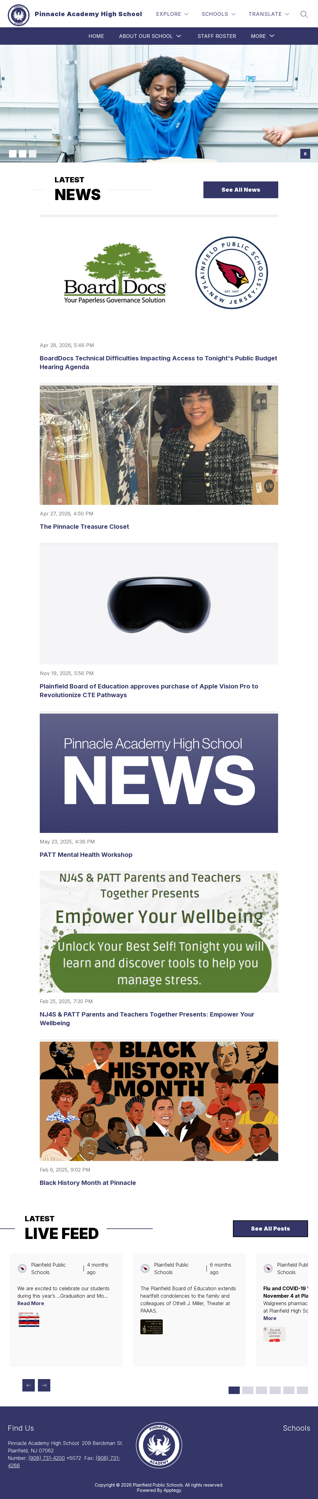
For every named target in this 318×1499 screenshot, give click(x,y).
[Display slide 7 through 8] (275, 1390)
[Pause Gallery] (305, 154)
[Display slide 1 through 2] (234, 1390)
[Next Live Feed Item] (44, 1385)
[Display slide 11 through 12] (302, 1390)
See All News (240, 189)
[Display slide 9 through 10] (288, 1390)
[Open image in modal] (28, 1319)
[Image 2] (22, 154)
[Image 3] (32, 154)
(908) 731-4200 (46, 1458)
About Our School (146, 36)
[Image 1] (12, 154)
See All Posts (270, 1228)
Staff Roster (217, 36)
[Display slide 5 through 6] (261, 1390)
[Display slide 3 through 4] (247, 1390)
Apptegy (172, 1490)
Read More (30, 1303)
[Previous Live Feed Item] (28, 1385)
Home (96, 36)
